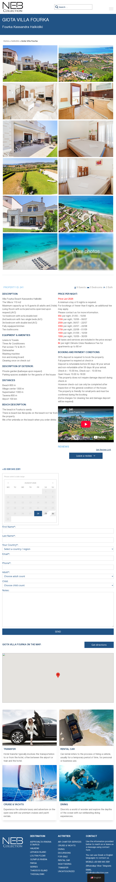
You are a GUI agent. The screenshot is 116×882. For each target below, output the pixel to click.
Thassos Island (39, 871)
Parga (33, 863)
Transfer (63, 868)
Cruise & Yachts (67, 846)
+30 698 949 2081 (102, 862)
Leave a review (84, 455)
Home (6, 41)
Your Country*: (10, 544)
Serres (34, 867)
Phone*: (6, 563)
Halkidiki (15, 41)
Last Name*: (8, 535)
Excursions (64, 853)
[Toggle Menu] (111, 8)
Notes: (5, 590)
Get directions (99, 644)
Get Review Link (103, 450)
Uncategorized (66, 871)
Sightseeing (64, 864)
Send (58, 631)
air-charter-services (69, 842)
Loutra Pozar (37, 856)
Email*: (6, 554)
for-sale (63, 857)
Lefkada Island (38, 852)
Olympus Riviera (38, 860)
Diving (61, 849)
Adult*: (6, 572)
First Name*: (9, 526)
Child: (5, 581)
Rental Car (64, 860)
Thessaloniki (37, 874)
